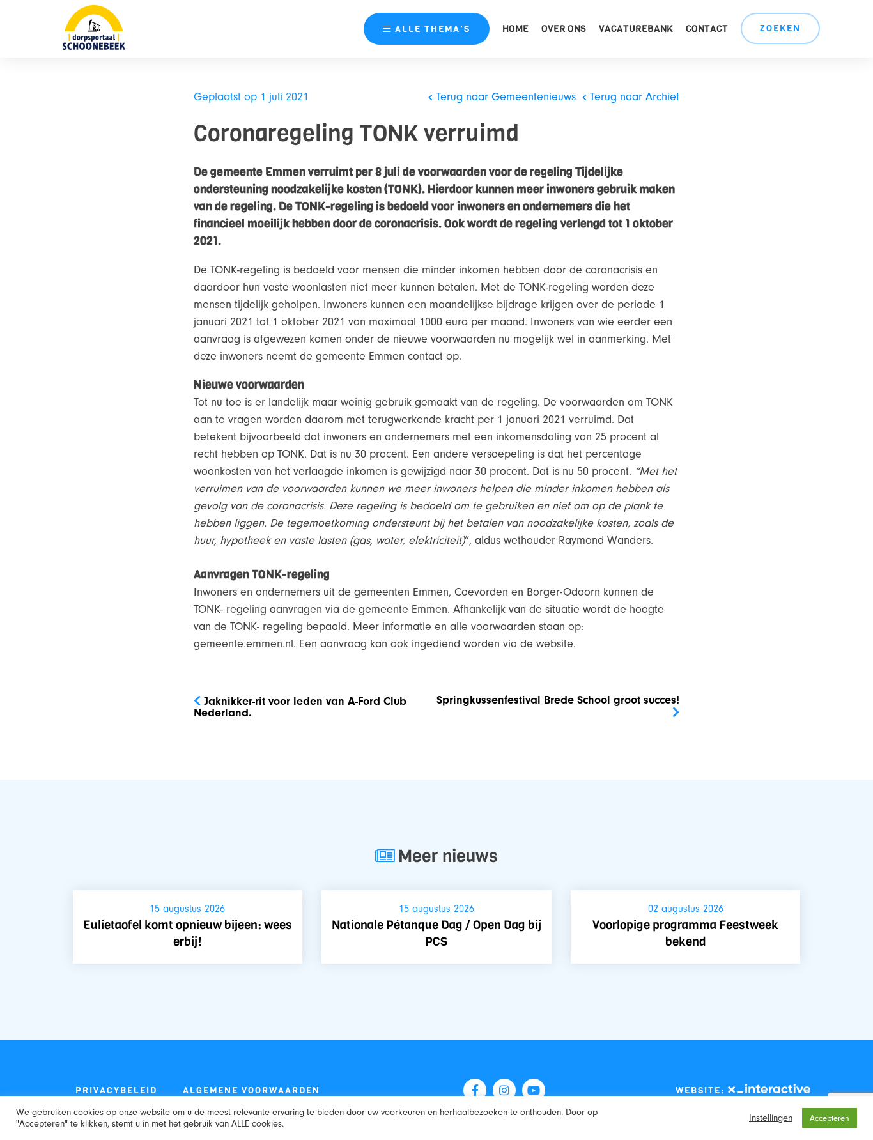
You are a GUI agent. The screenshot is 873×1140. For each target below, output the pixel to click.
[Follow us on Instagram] (504, 1090)
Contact (707, 28)
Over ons (563, 28)
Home (515, 28)
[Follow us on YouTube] (533, 1090)
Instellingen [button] (770, 1118)
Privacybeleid (116, 1090)
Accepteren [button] (829, 1118)
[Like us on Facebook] (474, 1090)
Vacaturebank (636, 28)
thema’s (432, 29)
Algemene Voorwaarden (251, 1090)
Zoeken (780, 28)
